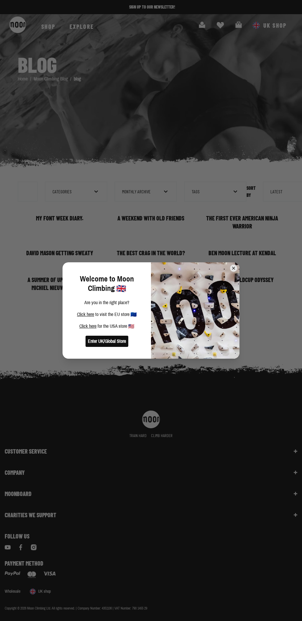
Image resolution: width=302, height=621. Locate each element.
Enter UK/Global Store (107, 341)
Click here (85, 314)
